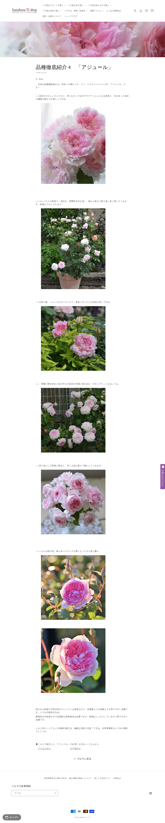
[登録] (55, 793)
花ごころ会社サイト (102, 778)
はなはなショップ (85, 817)
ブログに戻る (84, 758)
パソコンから (44, 748)
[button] (54, 5)
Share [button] (41, 79)
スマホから (75, 748)
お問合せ (117, 778)
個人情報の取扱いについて (80, 778)
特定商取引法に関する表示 (55, 778)
